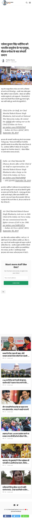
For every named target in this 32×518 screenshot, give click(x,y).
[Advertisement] (16, 24)
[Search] (26, 3)
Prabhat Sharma (10, 60)
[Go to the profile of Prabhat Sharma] (3, 61)
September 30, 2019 (10, 133)
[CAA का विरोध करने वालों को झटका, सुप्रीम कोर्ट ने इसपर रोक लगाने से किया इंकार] (16, 375)
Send (25, 516)
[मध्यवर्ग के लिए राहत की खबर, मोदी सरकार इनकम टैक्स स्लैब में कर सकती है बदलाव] (16, 349)
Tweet (17, 516)
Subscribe (16, 283)
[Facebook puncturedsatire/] (14, 505)
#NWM (8, 121)
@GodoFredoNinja (16, 511)
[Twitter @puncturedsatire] (17, 505)
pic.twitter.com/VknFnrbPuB (14, 177)
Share (8, 516)
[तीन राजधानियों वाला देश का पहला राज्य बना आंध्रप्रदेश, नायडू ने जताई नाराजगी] (16, 402)
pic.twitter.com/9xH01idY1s (14, 225)
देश (3, 292)
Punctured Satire (13, 509)
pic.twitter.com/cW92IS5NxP (14, 127)
